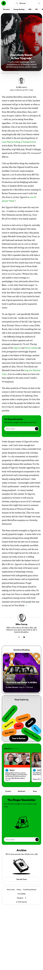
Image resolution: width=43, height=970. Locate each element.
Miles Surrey (22, 87)
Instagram (20, 898)
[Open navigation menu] (39, 3)
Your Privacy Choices (29, 889)
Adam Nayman (13, 687)
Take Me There (21, 879)
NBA (30, 9)
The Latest (6, 9)
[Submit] (36, 428)
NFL (36, 9)
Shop (35, 791)
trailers (31, 348)
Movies (21, 50)
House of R (36, 779)
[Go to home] (3, 3)
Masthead (21, 791)
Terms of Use (11, 889)
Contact (8, 791)
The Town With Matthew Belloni (15, 778)
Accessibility (21, 894)
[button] (21, 3)
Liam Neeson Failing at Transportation (19, 142)
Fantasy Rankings (19, 9)
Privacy (19, 889)
